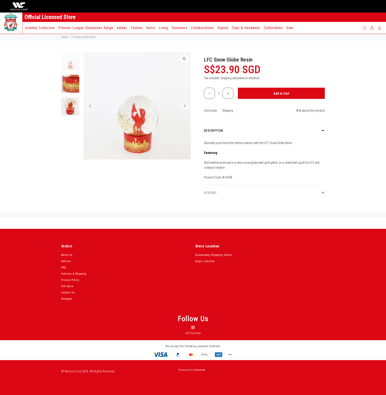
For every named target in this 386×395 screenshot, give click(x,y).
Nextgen (66, 298)
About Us (67, 255)
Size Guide (210, 110)
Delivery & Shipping (73, 273)
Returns (66, 261)
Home (64, 37)
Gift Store (67, 286)
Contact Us (68, 292)
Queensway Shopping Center (213, 255)
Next (184, 106)
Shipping (225, 78)
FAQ (63, 267)
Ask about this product (310, 110)
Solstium (199, 370)
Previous (90, 106)
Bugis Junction (205, 261)
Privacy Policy (70, 280)
